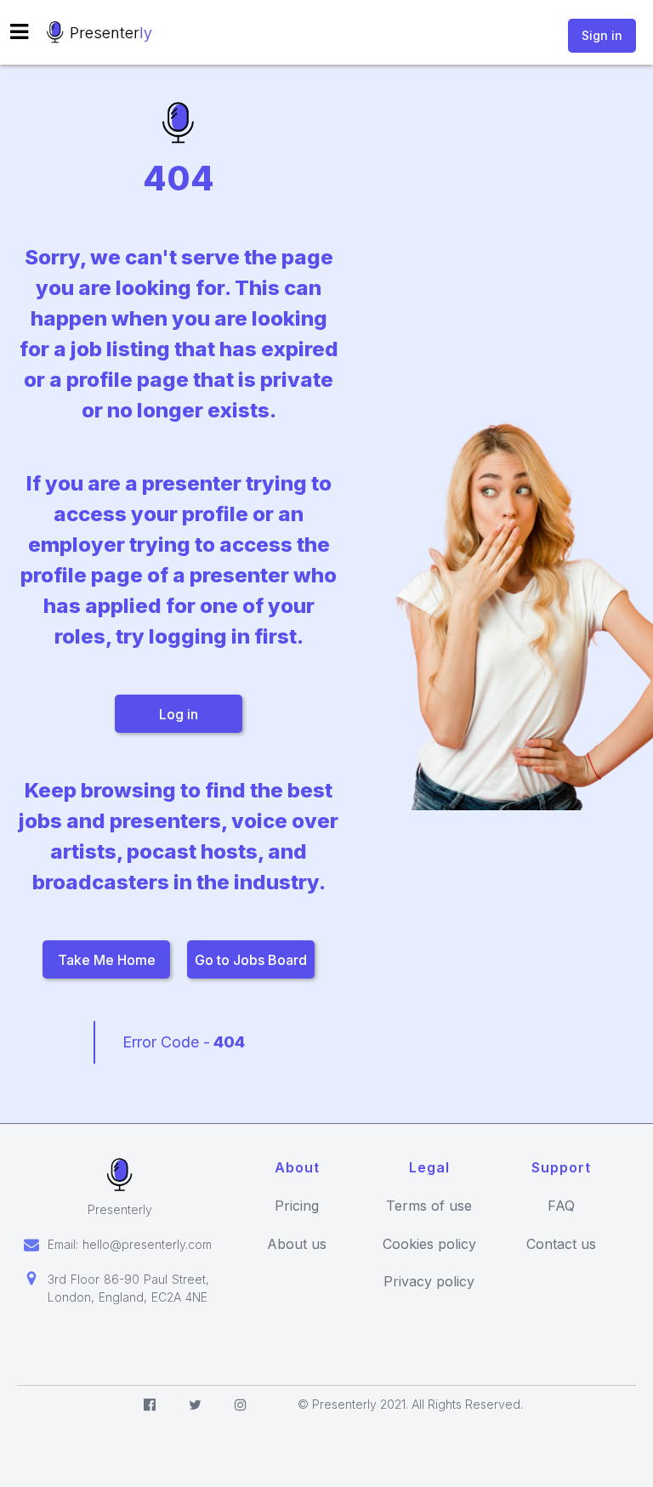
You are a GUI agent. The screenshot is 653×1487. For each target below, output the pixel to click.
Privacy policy (428, 1282)
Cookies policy (429, 1244)
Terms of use (429, 1206)
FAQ (561, 1206)
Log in (178, 714)
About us (296, 1244)
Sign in (602, 35)
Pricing (297, 1206)
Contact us (561, 1244)
